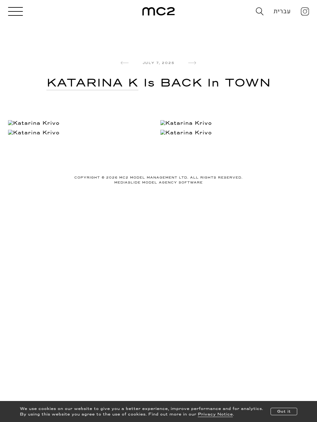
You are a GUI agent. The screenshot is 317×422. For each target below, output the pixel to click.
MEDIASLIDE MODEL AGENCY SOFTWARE (158, 182)
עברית (282, 11)
